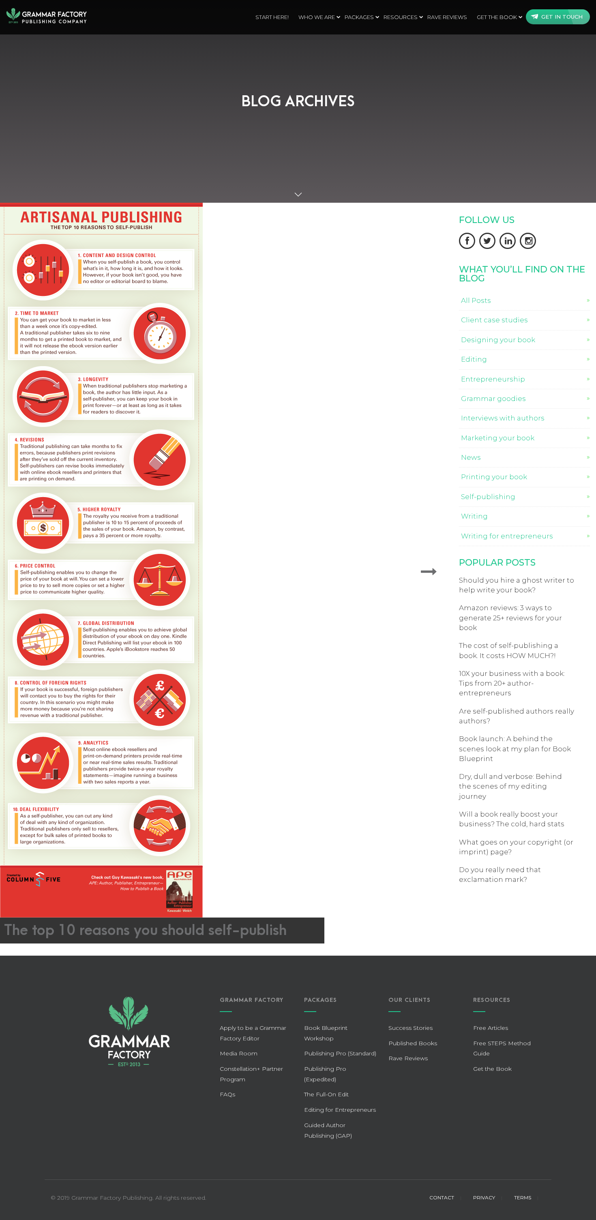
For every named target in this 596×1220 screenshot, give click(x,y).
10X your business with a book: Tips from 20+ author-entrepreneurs (512, 683)
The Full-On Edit (326, 1094)
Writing (474, 516)
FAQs (227, 1094)
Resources (401, 17)
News (471, 457)
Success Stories (410, 1027)
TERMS (522, 1197)
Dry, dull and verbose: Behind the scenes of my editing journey (510, 786)
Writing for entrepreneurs (507, 536)
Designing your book (498, 340)
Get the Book (497, 17)
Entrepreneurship (493, 379)
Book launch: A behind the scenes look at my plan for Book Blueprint (515, 749)
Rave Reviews (408, 1058)
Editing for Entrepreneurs (340, 1109)
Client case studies (494, 320)
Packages (359, 17)
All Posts (476, 300)
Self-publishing (488, 497)
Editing (474, 359)
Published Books (412, 1043)
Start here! (272, 17)
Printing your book (494, 477)
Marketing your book (497, 438)
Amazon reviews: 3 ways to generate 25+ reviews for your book (510, 618)
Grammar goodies (493, 399)
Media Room (238, 1053)
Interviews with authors (503, 418)
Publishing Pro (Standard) (340, 1053)
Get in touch (562, 16)
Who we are (316, 17)
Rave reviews (447, 17)
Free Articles (490, 1027)
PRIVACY (484, 1197)
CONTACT (441, 1197)
